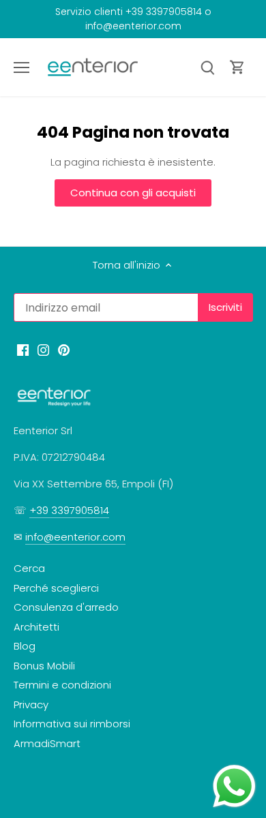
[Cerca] (207, 67)
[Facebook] (23, 349)
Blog (24, 646)
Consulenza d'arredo (66, 607)
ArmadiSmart (47, 743)
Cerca (29, 568)
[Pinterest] (64, 349)
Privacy (31, 704)
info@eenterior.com (75, 537)
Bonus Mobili (44, 665)
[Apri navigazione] (21, 67)
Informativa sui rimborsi (72, 723)
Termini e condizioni (62, 685)
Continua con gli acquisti (133, 192)
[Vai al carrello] (237, 67)
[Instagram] (43, 349)
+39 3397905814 (69, 510)
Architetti (36, 627)
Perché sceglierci (56, 588)
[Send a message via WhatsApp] (234, 786)
